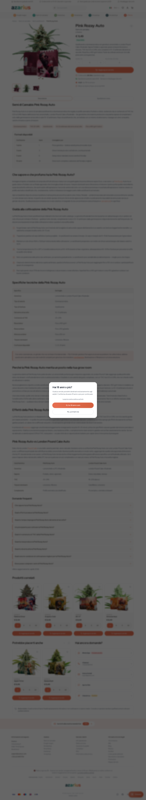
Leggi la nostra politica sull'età (73, 399)
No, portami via (73, 412)
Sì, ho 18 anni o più (73, 405)
